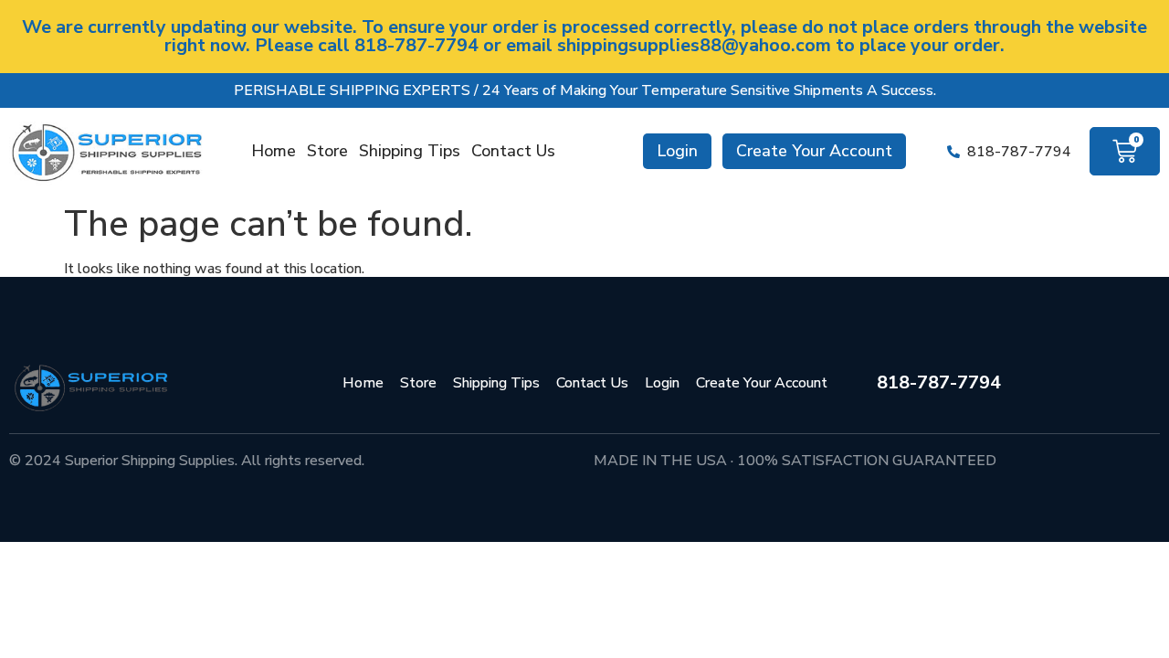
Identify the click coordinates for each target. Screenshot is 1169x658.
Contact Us (513, 151)
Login (677, 151)
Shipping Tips (409, 151)
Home (273, 151)
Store (327, 151)
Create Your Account (814, 151)
